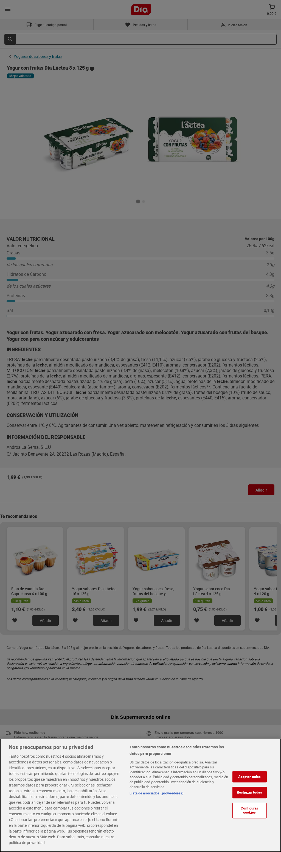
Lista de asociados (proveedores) (157, 793)
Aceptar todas (249, 776)
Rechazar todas (249, 792)
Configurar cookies (249, 810)
